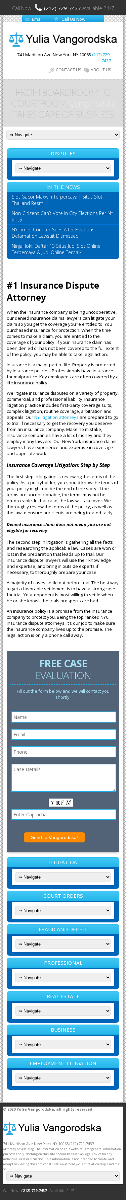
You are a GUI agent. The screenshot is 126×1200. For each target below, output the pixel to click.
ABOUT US (101, 70)
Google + (15, 1169)
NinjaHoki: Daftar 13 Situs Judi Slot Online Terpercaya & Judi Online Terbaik (56, 249)
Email (37, 19)
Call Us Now (73, 19)
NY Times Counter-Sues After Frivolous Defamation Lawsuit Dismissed (53, 232)
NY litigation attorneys (56, 417)
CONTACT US (68, 70)
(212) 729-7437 (63, 8)
